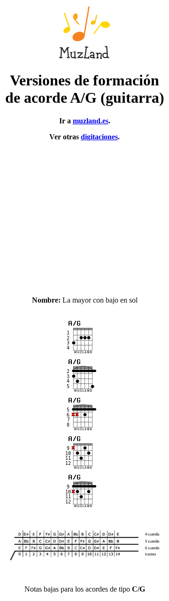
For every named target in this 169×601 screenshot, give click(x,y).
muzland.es (90, 121)
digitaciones (99, 137)
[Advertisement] (84, 214)
